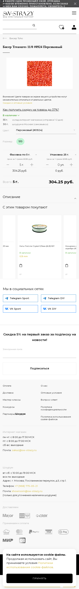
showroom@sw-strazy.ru (27, 491)
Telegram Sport (19, 298)
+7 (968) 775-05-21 (26, 485)
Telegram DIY (56, 298)
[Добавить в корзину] (20, 265)
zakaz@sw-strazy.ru (24, 450)
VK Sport (15, 308)
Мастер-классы (12, 399)
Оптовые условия (51, 392)
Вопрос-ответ (49, 399)
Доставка (8, 392)
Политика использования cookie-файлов (56, 418)
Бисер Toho (16, 38)
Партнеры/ (14, 414)
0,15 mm (23, 256)
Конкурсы (9, 407)
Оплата (7, 385)
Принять (39, 578)
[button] (46, 130)
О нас (44, 385)
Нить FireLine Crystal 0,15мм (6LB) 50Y (37, 246)
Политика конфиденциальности (54, 408)
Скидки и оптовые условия (17, 103)
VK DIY (52, 308)
